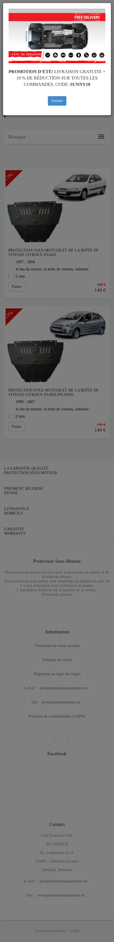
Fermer (57, 101)
